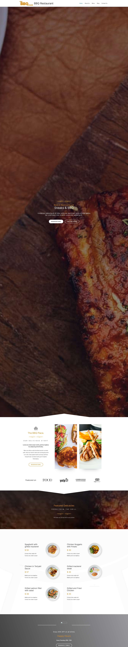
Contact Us (104, 3)
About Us (87, 3)
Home (81, 3)
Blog (98, 3)
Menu (93, 3)
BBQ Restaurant (43, 3)
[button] (56, 221)
